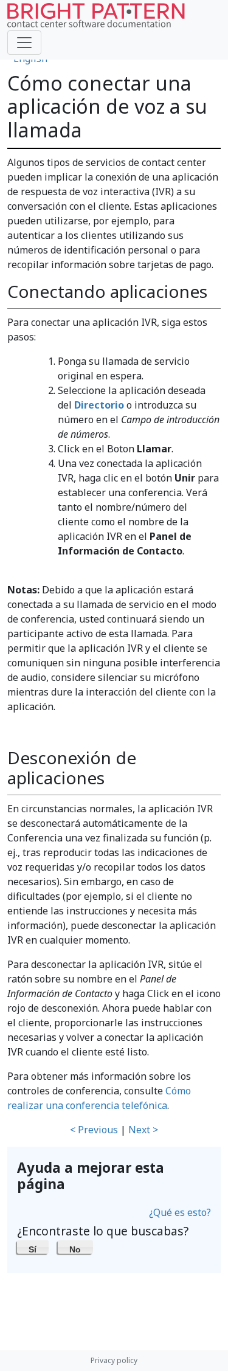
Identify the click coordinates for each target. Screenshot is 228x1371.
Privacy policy (114, 1360)
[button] (33, 1247)
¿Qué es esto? (180, 1212)
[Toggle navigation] (24, 42)
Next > (143, 1129)
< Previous (94, 1129)
